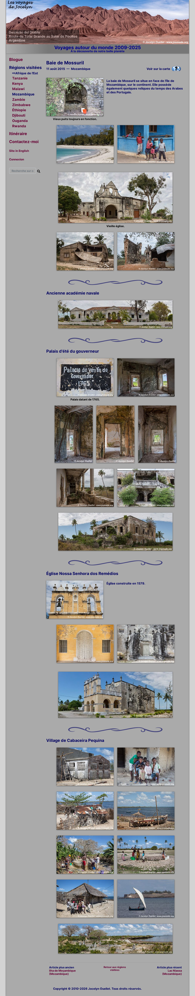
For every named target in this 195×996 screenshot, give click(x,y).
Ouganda (20, 120)
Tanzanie (20, 78)
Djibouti (18, 115)
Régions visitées (25, 67)
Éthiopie (19, 110)
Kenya (17, 83)
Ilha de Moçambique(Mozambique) (62, 972)
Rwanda (19, 126)
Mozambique (23, 94)
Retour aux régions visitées (115, 968)
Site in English (19, 151)
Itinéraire (18, 133)
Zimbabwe (21, 105)
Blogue (16, 59)
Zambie (18, 99)
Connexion (16, 159)
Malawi (18, 89)
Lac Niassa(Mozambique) (172, 972)
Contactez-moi (24, 141)
